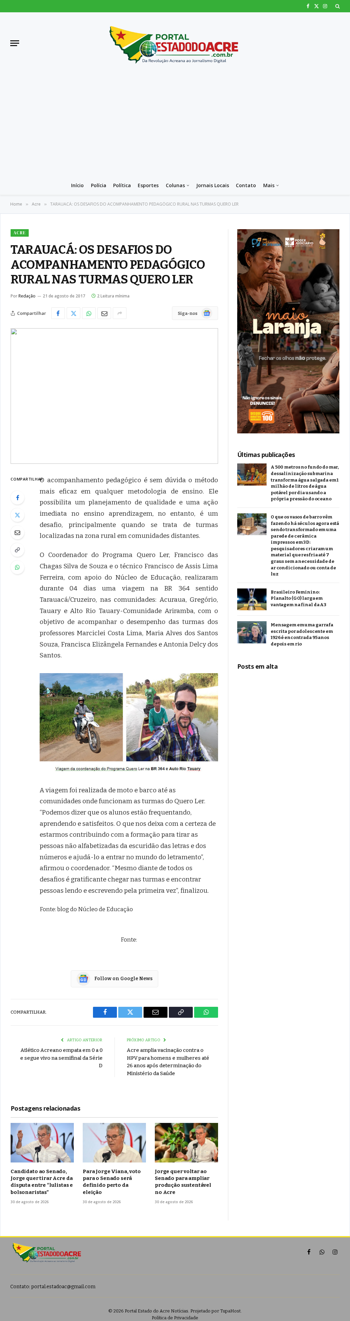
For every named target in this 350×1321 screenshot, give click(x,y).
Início (77, 185)
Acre (19, 233)
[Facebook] (17, 497)
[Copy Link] (17, 550)
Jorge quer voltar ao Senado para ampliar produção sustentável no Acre (183, 1181)
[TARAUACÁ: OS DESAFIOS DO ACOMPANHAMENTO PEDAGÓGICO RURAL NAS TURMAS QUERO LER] (114, 396)
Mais (268, 185)
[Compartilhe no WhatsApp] (89, 313)
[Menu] (14, 43)
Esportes (148, 185)
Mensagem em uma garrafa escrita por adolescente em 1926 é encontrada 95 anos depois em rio (302, 634)
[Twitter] (17, 515)
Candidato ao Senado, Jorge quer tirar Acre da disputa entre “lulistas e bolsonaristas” (42, 1181)
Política (122, 185)
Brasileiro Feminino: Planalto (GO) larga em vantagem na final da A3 (298, 598)
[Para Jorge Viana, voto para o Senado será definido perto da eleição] (114, 1143)
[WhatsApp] (17, 567)
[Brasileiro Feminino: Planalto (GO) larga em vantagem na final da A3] (252, 599)
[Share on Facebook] (58, 313)
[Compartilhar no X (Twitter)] (73, 313)
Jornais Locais (212, 185)
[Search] (337, 6)
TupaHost (230, 1310)
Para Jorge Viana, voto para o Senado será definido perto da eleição (112, 1181)
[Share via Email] (104, 313)
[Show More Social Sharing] (119, 313)
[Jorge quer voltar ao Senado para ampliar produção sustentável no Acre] (186, 1143)
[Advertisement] (175, 125)
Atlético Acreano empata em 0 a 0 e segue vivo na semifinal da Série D (61, 1058)
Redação (27, 296)
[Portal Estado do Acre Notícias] (175, 43)
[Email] (17, 532)
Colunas (175, 185)
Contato (246, 185)
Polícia (98, 185)
